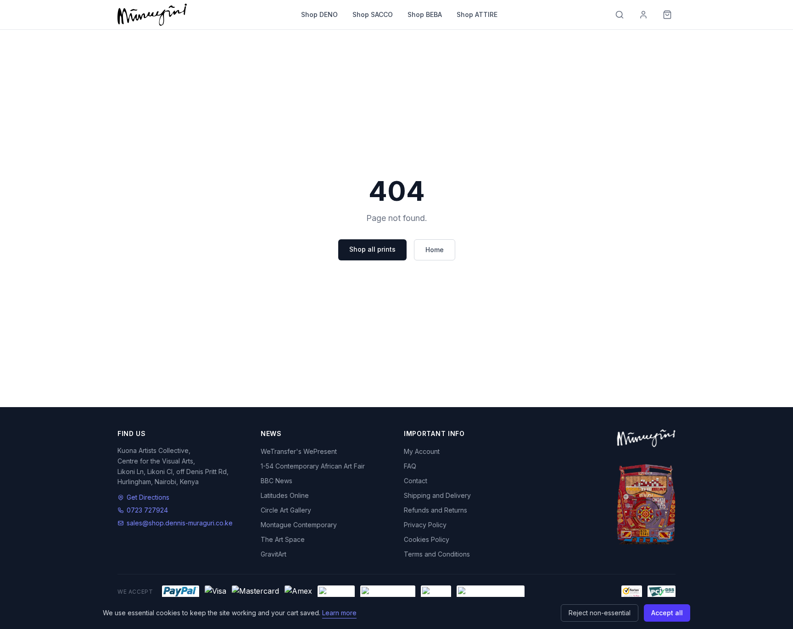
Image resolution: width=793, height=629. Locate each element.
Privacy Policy (425, 525)
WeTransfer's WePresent (299, 451)
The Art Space (283, 539)
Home (434, 250)
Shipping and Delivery (437, 495)
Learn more (339, 613)
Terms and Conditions (437, 554)
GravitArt (273, 554)
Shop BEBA (425, 14)
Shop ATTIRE (477, 14)
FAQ (410, 466)
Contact (415, 481)
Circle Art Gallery (286, 510)
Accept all (667, 613)
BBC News (276, 481)
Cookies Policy (426, 539)
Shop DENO (319, 14)
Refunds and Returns (435, 510)
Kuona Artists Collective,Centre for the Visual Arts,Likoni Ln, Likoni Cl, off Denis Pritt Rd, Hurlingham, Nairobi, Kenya (173, 466)
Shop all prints (372, 249)
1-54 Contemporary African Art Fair (313, 466)
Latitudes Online (285, 495)
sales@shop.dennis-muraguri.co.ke (180, 523)
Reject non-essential (600, 613)
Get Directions (148, 497)
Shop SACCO (372, 14)
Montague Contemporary (299, 525)
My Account (422, 451)
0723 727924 (147, 510)
